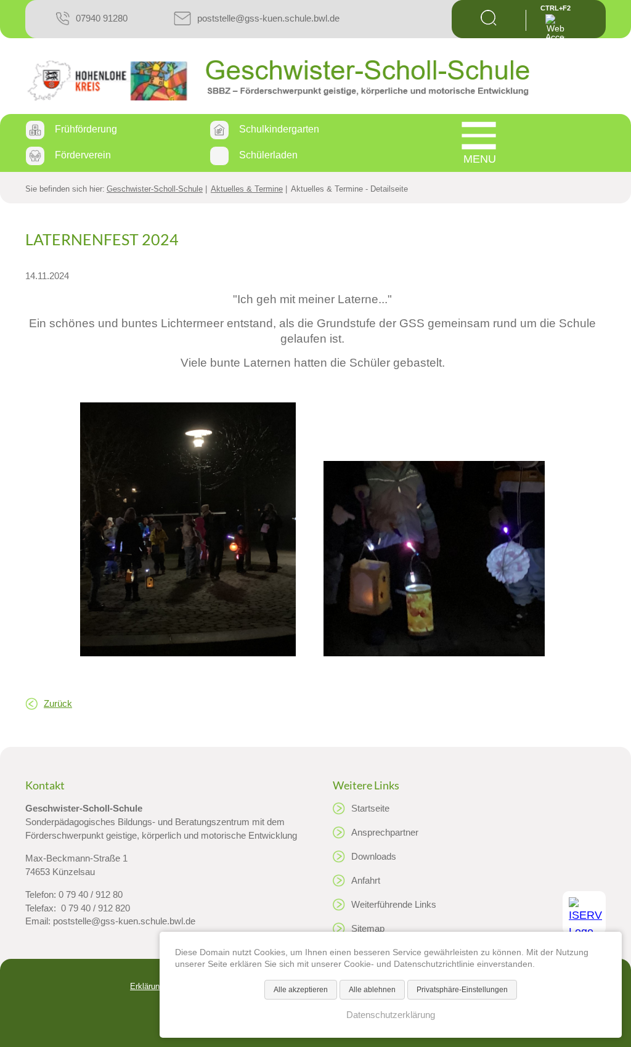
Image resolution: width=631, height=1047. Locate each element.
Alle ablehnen (372, 989)
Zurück (58, 703)
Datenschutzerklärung (390, 1015)
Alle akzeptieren (301, 989)
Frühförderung (86, 129)
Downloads (373, 857)
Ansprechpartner (384, 832)
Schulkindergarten (279, 129)
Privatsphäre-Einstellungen (462, 989)
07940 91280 (102, 18)
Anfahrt (365, 881)
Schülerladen (268, 155)
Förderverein (83, 155)
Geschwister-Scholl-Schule (155, 189)
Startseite (370, 808)
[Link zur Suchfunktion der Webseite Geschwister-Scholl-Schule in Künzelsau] (489, 22)
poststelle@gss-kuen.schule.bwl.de (268, 18)
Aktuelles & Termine (247, 189)
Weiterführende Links (393, 905)
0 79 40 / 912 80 (91, 895)
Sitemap (368, 929)
